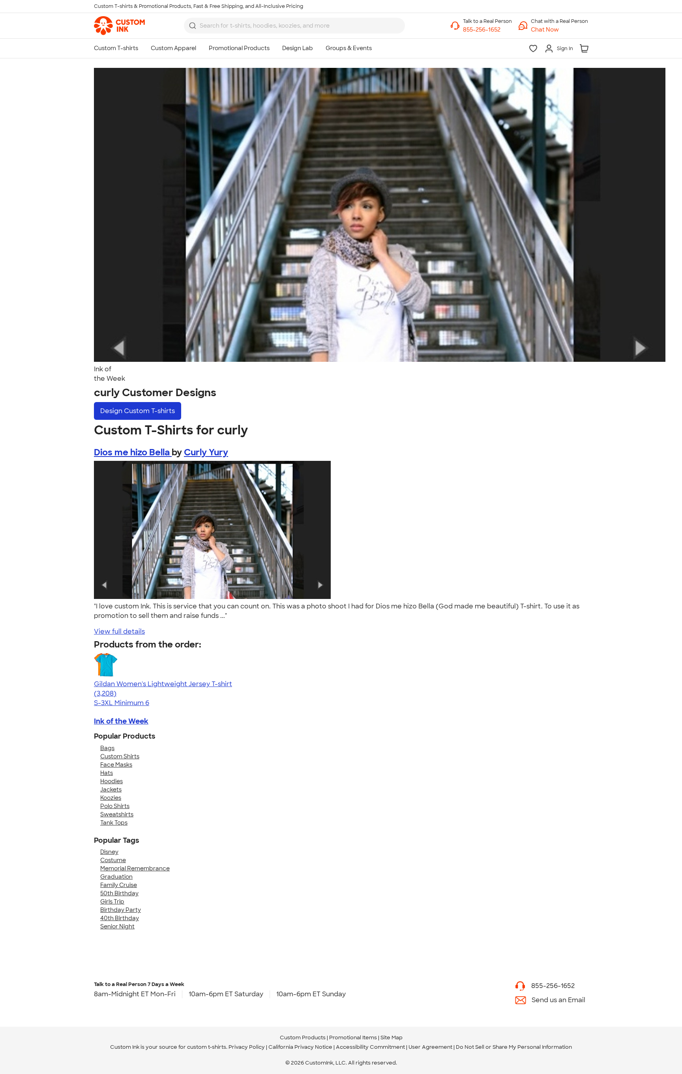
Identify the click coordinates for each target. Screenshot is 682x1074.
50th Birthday (119, 893)
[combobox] (294, 26)
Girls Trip (112, 901)
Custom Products (303, 1037)
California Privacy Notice (300, 1047)
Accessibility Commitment (370, 1047)
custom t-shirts (206, 1047)
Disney (109, 851)
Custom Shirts (119, 756)
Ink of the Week (121, 721)
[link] (119, 25)
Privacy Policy (247, 1047)
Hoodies (111, 781)
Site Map (391, 1037)
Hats (106, 772)
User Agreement (430, 1047)
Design (137, 411)
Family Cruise (118, 885)
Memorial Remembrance (135, 868)
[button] (559, 30)
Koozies (110, 797)
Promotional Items (353, 1037)
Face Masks (116, 764)
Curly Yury (206, 452)
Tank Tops (113, 822)
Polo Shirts (114, 806)
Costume (113, 860)
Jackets (111, 789)
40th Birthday (119, 918)
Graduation (116, 876)
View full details (119, 631)
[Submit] (192, 26)
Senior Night (117, 926)
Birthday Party (120, 909)
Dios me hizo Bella (133, 452)
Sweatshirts (116, 814)
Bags (107, 748)
